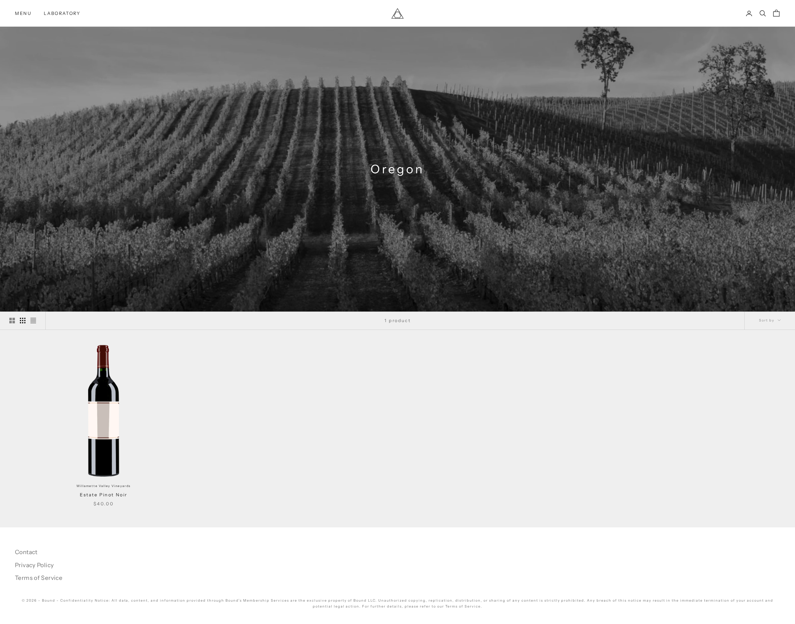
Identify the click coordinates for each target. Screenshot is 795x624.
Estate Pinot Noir (103, 495)
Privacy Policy (34, 565)
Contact (26, 552)
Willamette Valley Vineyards (103, 486)
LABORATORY (62, 13)
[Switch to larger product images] (12, 320)
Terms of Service (38, 577)
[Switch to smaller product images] (22, 320)
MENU (23, 13)
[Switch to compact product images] (33, 320)
